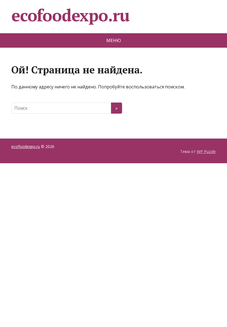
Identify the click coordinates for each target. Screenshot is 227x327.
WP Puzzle (206, 151)
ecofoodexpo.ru (70, 15)
